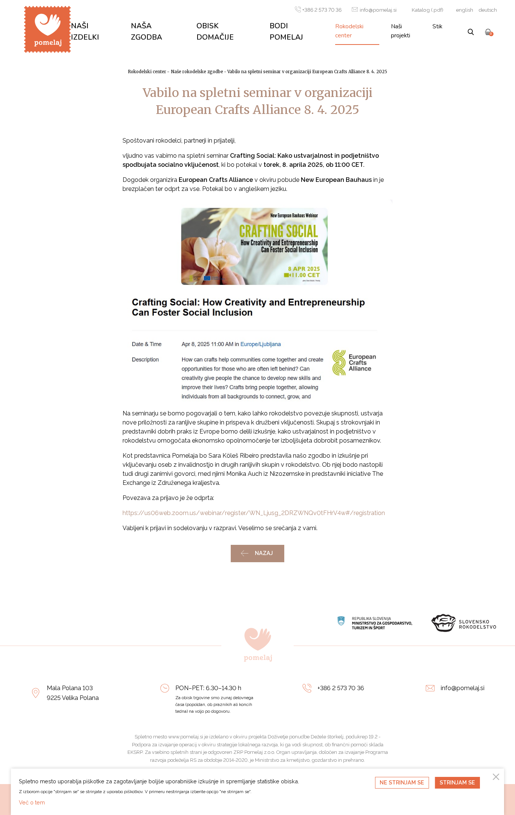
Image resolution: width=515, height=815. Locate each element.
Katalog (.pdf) (427, 10)
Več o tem (32, 802)
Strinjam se (457, 782)
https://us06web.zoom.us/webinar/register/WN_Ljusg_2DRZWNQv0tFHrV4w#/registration (254, 513)
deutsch (487, 10)
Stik (437, 26)
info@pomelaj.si (378, 10)
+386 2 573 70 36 (322, 10)
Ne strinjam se (402, 782)
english (464, 10)
